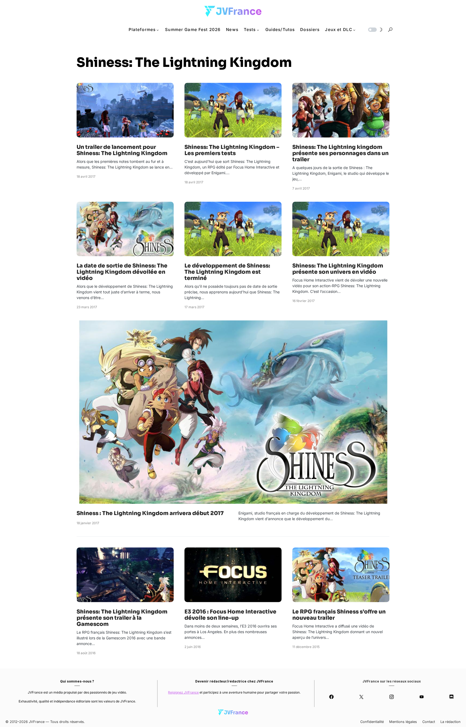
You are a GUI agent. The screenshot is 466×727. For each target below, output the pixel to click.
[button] (375, 30)
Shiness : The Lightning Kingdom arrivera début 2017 (150, 513)
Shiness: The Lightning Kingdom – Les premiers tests (231, 150)
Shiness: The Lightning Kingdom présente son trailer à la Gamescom (122, 618)
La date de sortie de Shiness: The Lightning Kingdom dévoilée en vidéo (122, 272)
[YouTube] (421, 696)
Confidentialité (372, 722)
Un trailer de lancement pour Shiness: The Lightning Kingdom (122, 150)
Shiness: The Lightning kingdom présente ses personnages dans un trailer (340, 153)
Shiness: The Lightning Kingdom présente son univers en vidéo (337, 269)
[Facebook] (331, 696)
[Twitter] (361, 696)
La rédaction (450, 722)
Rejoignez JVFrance (183, 692)
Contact (428, 722)
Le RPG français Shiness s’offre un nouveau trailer (339, 615)
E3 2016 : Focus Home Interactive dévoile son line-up (230, 615)
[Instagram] (391, 696)
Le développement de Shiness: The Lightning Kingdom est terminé (227, 272)
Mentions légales (403, 722)
